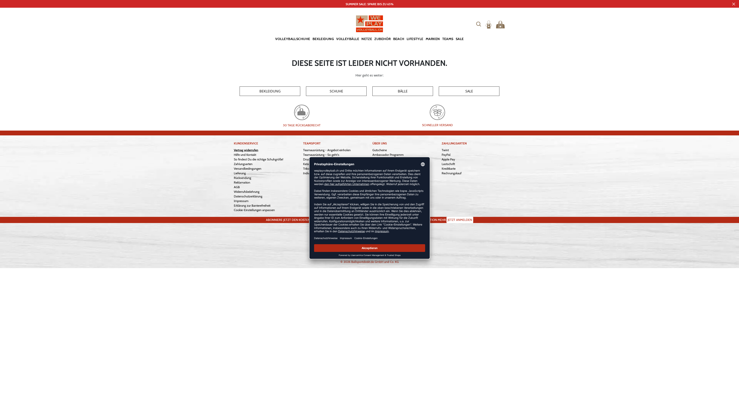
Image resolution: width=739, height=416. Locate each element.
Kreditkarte (449, 168)
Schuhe (336, 91)
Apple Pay (448, 159)
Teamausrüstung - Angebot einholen (327, 150)
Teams (447, 39)
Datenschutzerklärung (248, 196)
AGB (237, 187)
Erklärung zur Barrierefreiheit (252, 205)
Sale (460, 39)
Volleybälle (347, 39)
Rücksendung (242, 178)
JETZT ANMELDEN (460, 220)
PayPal (446, 155)
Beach (398, 39)
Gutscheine (379, 150)
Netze (366, 39)
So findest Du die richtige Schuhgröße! (258, 159)
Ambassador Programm (388, 155)
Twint (445, 150)
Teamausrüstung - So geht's (321, 155)
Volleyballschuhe (292, 39)
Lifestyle (415, 39)
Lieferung (240, 173)
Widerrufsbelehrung (246, 192)
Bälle (403, 91)
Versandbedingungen (247, 168)
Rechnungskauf (451, 173)
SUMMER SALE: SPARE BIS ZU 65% (370, 4)
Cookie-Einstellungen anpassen (254, 210)
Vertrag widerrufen (246, 150)
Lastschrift (448, 164)
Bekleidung (323, 39)
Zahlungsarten (243, 164)
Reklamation (242, 182)
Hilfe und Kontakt (245, 155)
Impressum (241, 201)
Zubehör (382, 39)
